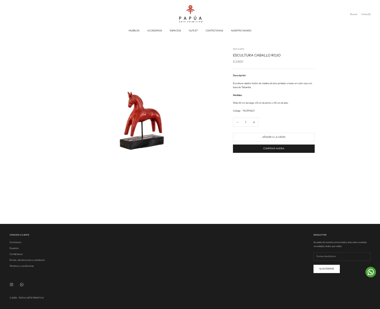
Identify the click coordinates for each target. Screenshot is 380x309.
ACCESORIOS (154, 30)
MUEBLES (134, 30)
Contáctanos (16, 254)
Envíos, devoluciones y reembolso (27, 260)
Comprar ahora (273, 148)
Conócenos (15, 242)
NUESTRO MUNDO (241, 30)
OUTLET (193, 30)
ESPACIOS (175, 30)
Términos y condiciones (22, 266)
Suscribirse (326, 268)
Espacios (14, 248)
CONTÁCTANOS (214, 30)
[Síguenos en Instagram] (11, 284)
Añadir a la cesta (274, 137)
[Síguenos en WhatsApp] (22, 284)
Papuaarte (238, 49)
